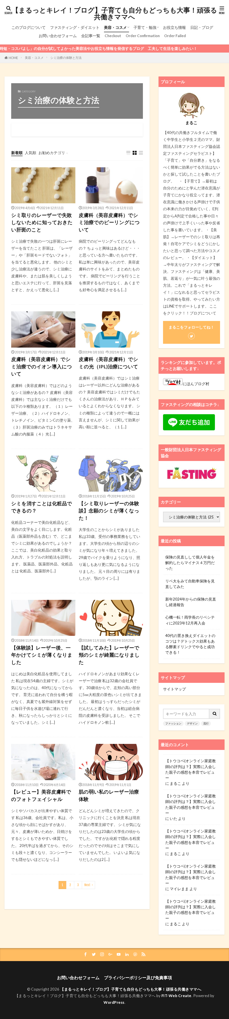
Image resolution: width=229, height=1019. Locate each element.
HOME (13, 58)
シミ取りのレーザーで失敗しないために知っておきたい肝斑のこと (42, 222)
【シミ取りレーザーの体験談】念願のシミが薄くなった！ (109, 511)
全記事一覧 (90, 35)
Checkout (113, 35)
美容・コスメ (115, 27)
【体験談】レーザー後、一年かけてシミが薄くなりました (41, 655)
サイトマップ (174, 689)
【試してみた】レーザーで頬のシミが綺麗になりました (109, 655)
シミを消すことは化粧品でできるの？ (41, 507)
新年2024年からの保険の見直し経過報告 (190, 602)
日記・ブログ (201, 27)
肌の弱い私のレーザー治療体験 (109, 795)
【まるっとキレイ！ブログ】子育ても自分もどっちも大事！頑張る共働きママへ (114, 13)
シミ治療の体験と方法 (66, 57)
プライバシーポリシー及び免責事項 (138, 977)
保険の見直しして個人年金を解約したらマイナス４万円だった (190, 563)
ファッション (173, 723)
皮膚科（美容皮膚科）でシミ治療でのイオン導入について (41, 366)
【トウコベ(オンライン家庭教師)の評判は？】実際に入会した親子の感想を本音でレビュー (190, 769)
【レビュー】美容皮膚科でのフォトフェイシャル (41, 795)
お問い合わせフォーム (58, 35)
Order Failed (175, 35)
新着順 (17, 152)
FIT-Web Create (176, 995)
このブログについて (28, 27)
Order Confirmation (143, 35)
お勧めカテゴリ (51, 152)
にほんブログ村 (196, 383)
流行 (206, 723)
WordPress (114, 1002)
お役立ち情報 (174, 27)
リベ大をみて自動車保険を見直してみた (190, 584)
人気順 (30, 152)
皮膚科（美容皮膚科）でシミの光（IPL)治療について (108, 362)
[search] (214, 714)
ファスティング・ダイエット (75, 27)
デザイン (192, 723)
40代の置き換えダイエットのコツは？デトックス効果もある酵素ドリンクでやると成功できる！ (190, 644)
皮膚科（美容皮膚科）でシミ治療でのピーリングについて (109, 222)
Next (87, 885)
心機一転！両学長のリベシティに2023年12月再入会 (190, 620)
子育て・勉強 (145, 27)
